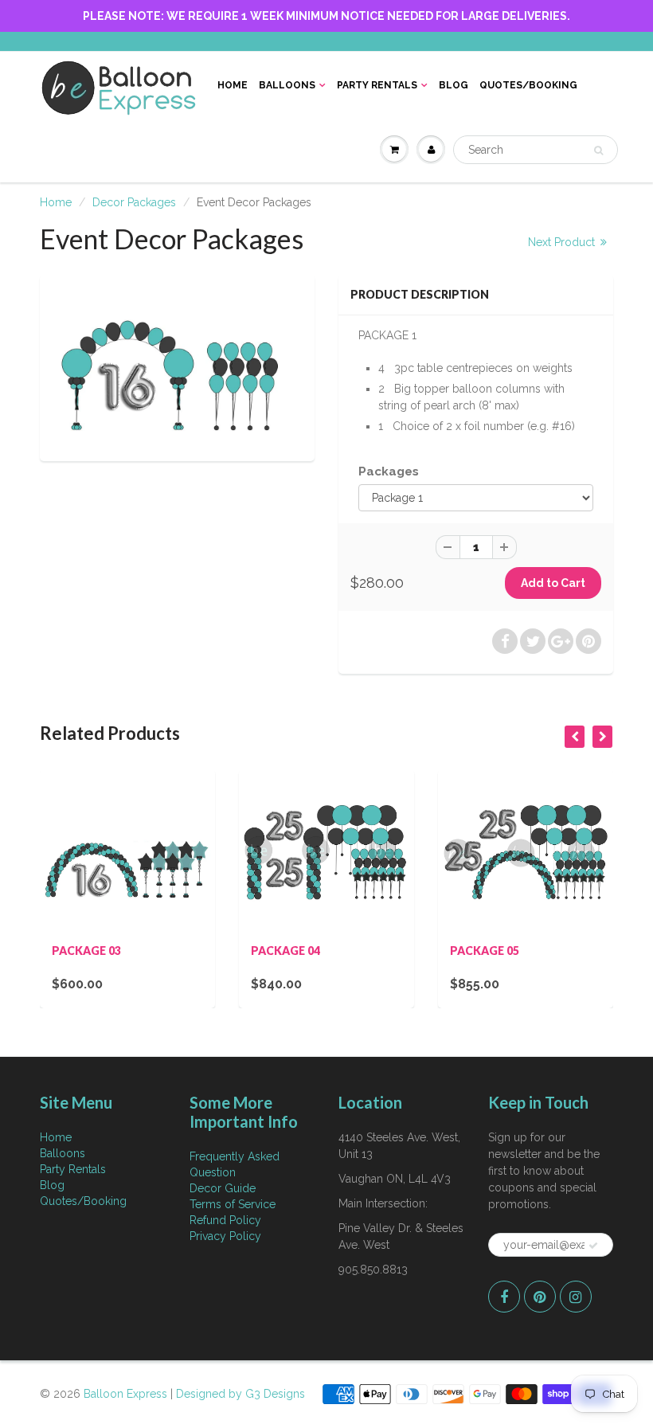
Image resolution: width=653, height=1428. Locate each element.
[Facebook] (504, 1297)
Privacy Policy (225, 1236)
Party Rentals (377, 85)
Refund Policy (225, 1220)
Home (232, 85)
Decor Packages (134, 202)
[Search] (598, 150)
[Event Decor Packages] (177, 366)
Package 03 (86, 950)
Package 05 (484, 950)
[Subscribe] (593, 1245)
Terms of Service (233, 1204)
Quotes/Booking (528, 85)
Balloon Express (125, 1393)
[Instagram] (576, 1297)
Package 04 (285, 950)
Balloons (287, 85)
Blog (453, 85)
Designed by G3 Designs (240, 1393)
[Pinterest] (540, 1297)
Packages (388, 471)
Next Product (563, 242)
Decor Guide (223, 1188)
